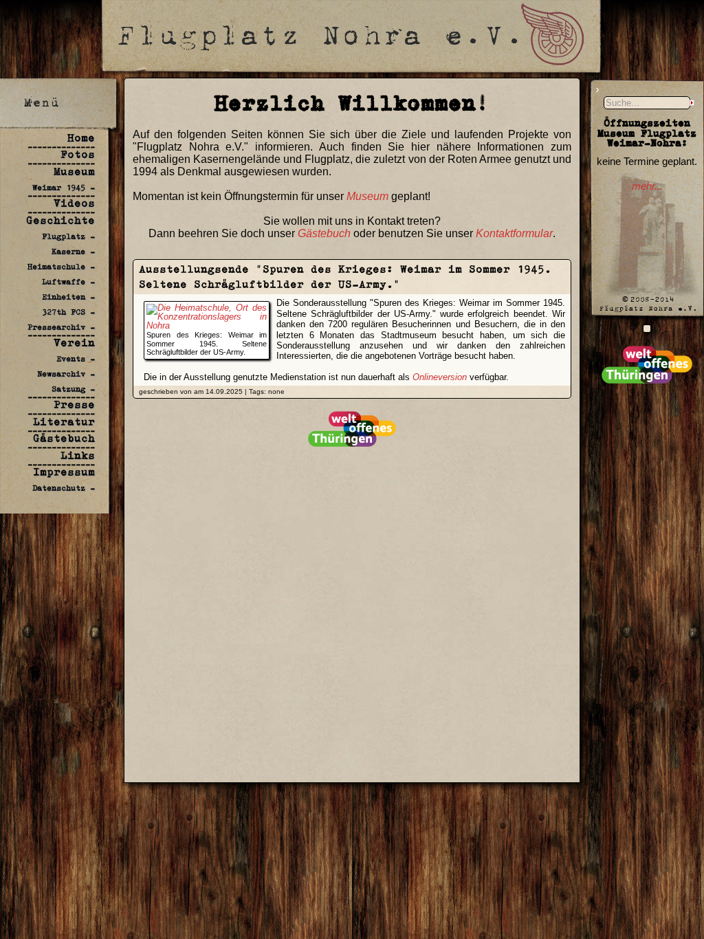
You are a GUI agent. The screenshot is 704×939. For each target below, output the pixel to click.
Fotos (77, 154)
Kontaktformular (514, 233)
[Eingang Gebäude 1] (647, 328)
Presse (74, 404)
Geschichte (60, 220)
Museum (74, 171)
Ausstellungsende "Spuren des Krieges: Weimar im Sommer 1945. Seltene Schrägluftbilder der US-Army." (345, 276)
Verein (74, 342)
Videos (74, 203)
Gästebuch (64, 438)
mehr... (647, 186)
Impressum (64, 472)
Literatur (64, 422)
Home (81, 138)
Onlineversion (439, 377)
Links (77, 455)
